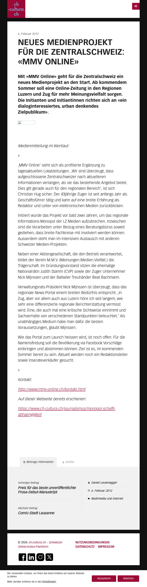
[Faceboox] (22, 557)
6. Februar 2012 (101, 490)
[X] (49, 557)
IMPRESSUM (106, 546)
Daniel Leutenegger (104, 482)
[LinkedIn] (31, 557)
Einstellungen (49, 582)
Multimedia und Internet (107, 498)
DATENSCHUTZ (84, 546)
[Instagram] (40, 557)
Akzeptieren (104, 578)
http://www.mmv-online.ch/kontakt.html (51, 390)
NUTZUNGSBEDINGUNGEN (92, 542)
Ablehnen (128, 578)
